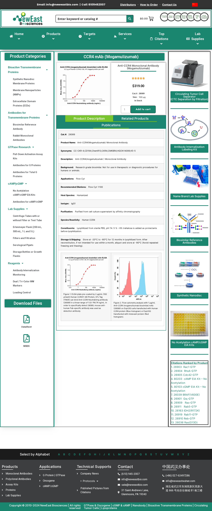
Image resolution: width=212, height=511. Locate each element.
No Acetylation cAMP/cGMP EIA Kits (24, 192)
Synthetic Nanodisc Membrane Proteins (24, 81)
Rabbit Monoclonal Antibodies (23, 137)
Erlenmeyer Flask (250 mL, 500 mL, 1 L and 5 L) (27, 229)
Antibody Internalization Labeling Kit (189, 148)
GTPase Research (19, 147)
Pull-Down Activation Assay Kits (28, 156)
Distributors (128, 4)
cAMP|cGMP (16, 183)
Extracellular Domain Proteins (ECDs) (24, 103)
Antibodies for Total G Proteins (25, 174)
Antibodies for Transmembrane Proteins (24, 115)
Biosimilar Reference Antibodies (189, 241)
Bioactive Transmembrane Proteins (24, 70)
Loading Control (22, 292)
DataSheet (26, 327)
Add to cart (143, 109)
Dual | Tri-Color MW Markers (23, 283)
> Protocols (87, 481)
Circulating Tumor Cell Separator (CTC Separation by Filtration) (189, 96)
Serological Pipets (23, 245)
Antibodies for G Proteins (27, 165)
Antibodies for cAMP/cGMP (28, 201)
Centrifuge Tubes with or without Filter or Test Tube (27, 218)
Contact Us (169, 4)
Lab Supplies (16, 209)
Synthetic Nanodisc (189, 295)
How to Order (149, 4)
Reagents (14, 263)
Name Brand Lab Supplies (189, 196)
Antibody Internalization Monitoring (26, 272)
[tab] (89, 118)
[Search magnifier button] (129, 18)
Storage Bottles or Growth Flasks (27, 254)
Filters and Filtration (24, 238)
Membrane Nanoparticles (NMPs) (27, 92)
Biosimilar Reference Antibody (24, 126)
